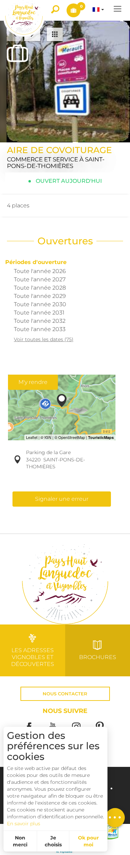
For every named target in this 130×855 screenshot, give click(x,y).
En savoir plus (23, 823)
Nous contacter (65, 693)
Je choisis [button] (53, 841)
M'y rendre (32, 382)
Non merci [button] (20, 841)
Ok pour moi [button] (88, 841)
